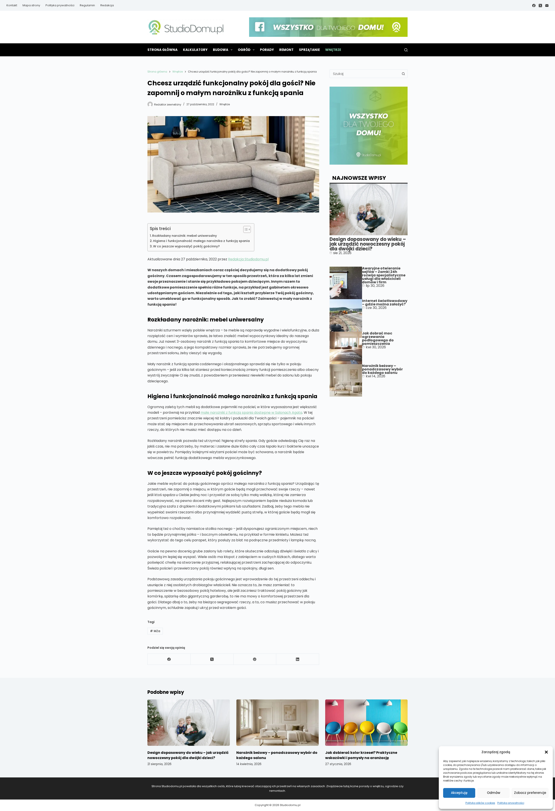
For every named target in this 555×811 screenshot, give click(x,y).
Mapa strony (31, 5)
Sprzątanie (309, 49)
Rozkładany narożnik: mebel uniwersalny (184, 236)
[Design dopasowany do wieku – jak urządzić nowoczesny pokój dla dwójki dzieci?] (188, 722)
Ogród (244, 49)
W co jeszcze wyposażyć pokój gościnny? (186, 246)
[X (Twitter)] (540, 5)
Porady (267, 49)
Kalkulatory (195, 49)
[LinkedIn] (297, 659)
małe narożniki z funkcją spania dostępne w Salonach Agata (251, 412)
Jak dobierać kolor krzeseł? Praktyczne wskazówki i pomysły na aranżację (361, 755)
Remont (286, 49)
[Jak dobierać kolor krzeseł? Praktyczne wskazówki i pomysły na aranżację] (366, 722)
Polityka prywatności (510, 803)
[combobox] (364, 73)
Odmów (493, 792)
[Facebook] (533, 5)
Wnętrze (333, 49)
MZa (155, 631)
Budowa (220, 49)
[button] (546, 752)
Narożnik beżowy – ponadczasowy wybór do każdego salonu (382, 369)
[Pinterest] (254, 659)
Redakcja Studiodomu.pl (248, 259)
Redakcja (107, 5)
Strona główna (162, 49)
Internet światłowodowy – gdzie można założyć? (384, 302)
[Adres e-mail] (546, 5)
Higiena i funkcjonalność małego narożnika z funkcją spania (201, 241)
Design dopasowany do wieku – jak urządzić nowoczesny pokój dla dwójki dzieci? (368, 244)
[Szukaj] (406, 50)
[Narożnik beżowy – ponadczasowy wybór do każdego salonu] (277, 722)
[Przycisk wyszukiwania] (403, 74)
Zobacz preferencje (530, 792)
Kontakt (12, 5)
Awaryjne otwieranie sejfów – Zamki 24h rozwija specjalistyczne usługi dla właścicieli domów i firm (383, 275)
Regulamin (87, 5)
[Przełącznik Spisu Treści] (245, 229)
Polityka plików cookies (480, 803)
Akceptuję (459, 792)
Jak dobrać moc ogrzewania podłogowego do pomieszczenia (378, 338)
